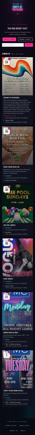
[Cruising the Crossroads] (17, 91)
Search (28, 45)
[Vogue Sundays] (17, 264)
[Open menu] (17, 14)
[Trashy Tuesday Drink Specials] (17, 378)
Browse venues (25, 39)
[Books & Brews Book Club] (17, 155)
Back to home (9, 39)
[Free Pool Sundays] (17, 211)
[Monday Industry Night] (17, 320)
